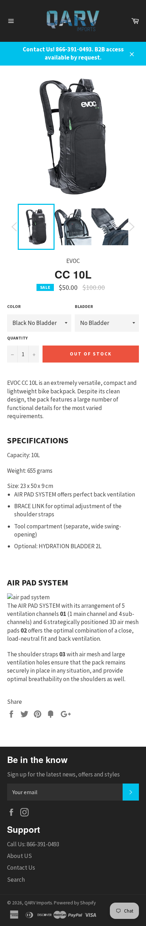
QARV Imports (38, 903)
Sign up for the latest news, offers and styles (63, 774)
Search (16, 879)
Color (14, 306)
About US (19, 856)
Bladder (84, 306)
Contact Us (21, 867)
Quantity (17, 338)
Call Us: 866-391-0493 (33, 844)
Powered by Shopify (75, 903)
